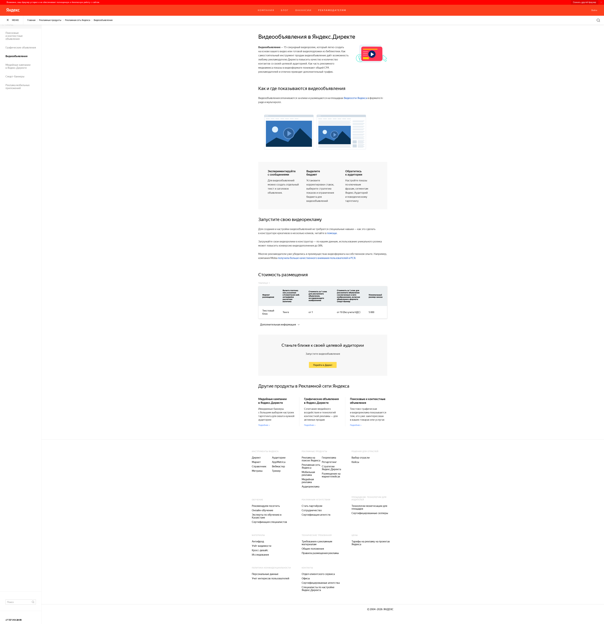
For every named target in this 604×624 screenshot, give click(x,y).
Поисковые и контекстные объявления (14, 35)
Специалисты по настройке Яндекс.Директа (318, 589)
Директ (256, 457)
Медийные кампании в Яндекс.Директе (18, 66)
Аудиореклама (310, 486)
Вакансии (303, 10)
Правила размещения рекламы (320, 553)
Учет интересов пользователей (270, 578)
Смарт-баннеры (15, 76)
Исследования (260, 554)
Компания (266, 10)
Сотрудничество (312, 510)
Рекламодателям (332, 10)
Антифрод (258, 541)
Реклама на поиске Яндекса (311, 459)
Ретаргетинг (329, 462)
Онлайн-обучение (262, 510)
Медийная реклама (308, 481)
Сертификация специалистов (269, 521)
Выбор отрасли (361, 457)
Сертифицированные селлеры (370, 513)
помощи (332, 233)
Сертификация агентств (316, 514)
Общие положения (313, 548)
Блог (285, 10)
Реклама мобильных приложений (18, 87)
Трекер (276, 470)
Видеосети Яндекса (355, 98)
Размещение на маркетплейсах (331, 475)
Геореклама (329, 457)
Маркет (256, 462)
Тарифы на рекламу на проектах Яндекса (371, 543)
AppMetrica (278, 462)
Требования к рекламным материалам (317, 543)
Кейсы (355, 462)
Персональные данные (265, 574)
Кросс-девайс (260, 550)
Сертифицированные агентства (321, 582)
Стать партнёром (312, 505)
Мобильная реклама (308, 473)
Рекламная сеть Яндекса (311, 466)
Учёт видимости (261, 545)
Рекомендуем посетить (266, 505)
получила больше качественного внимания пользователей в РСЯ (316, 258)
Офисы (306, 578)
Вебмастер (278, 466)
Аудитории (278, 457)
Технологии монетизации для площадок (369, 507)
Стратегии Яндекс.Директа (331, 468)
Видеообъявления (17, 56)
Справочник (259, 466)
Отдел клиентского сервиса (318, 574)
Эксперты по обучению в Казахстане (267, 516)
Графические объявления (21, 47)
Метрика (257, 470)
